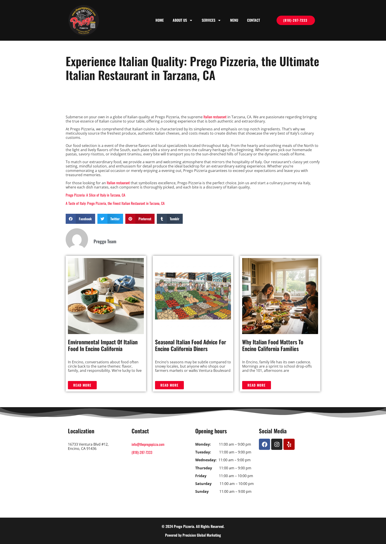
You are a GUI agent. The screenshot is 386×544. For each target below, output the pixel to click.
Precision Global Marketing (202, 535)
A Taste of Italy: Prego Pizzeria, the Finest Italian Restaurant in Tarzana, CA (115, 203)
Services (208, 20)
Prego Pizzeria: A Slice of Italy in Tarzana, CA (95, 195)
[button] (80, 219)
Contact (253, 20)
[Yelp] (289, 444)
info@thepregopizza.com (148, 444)
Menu (234, 20)
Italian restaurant (215, 116)
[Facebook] (264, 444)
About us (180, 20)
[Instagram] (276, 444)
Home (159, 20)
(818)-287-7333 (142, 452)
